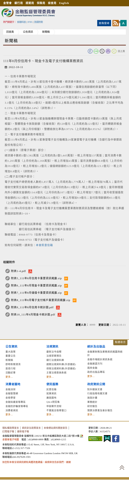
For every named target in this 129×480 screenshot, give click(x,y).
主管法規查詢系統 (56, 372)
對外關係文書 (94, 389)
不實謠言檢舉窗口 (56, 410)
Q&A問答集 (53, 402)
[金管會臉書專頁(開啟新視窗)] (115, 438)
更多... (9, 376)
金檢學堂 (11, 397)
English (64, 3)
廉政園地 (51, 397)
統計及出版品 (96, 346)
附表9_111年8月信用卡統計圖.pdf (32, 307)
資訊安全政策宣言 (31, 427)
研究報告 (92, 406)
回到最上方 (122, 467)
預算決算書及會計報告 (99, 410)
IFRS (30, 22)
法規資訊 (52, 346)
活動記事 (11, 372)
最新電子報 (23, 431)
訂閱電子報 (8, 431)
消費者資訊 (12, 410)
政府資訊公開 (96, 384)
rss (115, 23)
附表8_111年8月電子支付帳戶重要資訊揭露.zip (40, 300)
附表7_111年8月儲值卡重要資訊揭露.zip (36, 292)
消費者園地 (13, 384)
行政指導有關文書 (97, 393)
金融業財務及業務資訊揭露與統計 (105, 353)
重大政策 (11, 351)
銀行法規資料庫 (55, 360)
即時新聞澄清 (13, 364)
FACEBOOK (90, 51)
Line (96, 51)
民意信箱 (51, 389)
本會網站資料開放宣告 (55, 427)
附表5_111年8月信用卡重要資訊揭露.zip (36, 278)
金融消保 (11, 389)
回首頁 (10, 31)
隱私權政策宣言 (10, 427)
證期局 (30, 3)
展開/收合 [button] (120, 342)
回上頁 (121, 51)
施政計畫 (92, 397)
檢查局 (52, 3)
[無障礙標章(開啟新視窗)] (95, 438)
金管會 (7, 3)
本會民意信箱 (44, 245)
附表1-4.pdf (18, 271)
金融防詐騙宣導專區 (17, 406)
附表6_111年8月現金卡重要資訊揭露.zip (36, 285)
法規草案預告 (54, 355)
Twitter (102, 51)
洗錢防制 (38, 22)
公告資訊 (28, 31)
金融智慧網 (12, 393)
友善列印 (108, 51)
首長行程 (11, 368)
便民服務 (52, 384)
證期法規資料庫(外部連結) (61, 364)
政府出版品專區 (96, 372)
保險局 (41, 3)
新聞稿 (46, 31)
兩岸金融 (92, 367)
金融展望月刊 (94, 363)
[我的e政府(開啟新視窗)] (107, 438)
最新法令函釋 (54, 351)
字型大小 (123, 23)
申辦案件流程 (54, 406)
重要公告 (11, 355)
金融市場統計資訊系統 (99, 359)
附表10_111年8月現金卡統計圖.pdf (33, 314)
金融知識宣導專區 (16, 402)
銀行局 (18, 3)
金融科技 (21, 22)
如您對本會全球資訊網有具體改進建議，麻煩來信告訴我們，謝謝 (36, 462)
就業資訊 (51, 393)
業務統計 (92, 402)
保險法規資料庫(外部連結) (61, 368)
